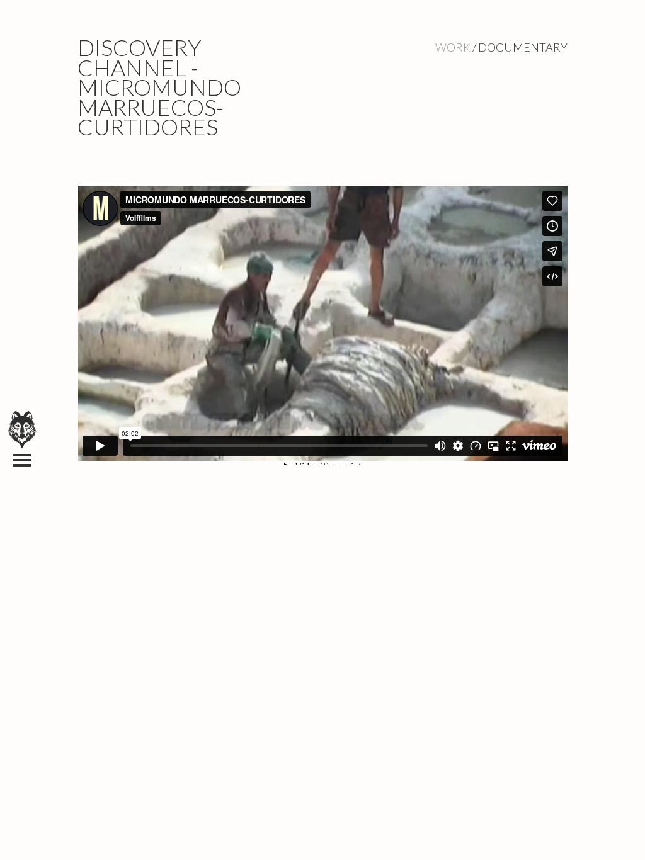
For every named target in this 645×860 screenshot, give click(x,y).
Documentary (523, 47)
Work (453, 47)
